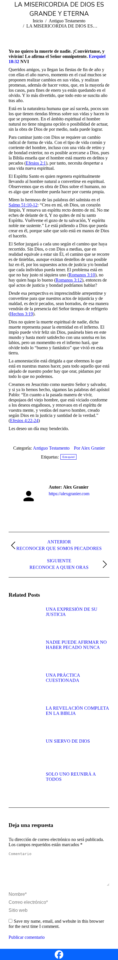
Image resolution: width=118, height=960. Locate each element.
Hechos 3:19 (21, 313)
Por (89, 448)
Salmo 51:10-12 (23, 204)
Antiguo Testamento (51, 448)
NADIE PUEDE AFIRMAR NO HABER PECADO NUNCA (76, 645)
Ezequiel (68, 456)
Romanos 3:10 (82, 274)
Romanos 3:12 (69, 280)
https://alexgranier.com (69, 493)
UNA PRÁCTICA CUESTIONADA (63, 678)
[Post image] (24, 619)
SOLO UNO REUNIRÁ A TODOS (71, 777)
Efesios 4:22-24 (24, 420)
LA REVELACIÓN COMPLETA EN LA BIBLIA (77, 711)
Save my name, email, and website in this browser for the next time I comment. (56, 924)
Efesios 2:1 (36, 163)
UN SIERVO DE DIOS (68, 741)
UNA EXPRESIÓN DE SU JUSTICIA (71, 612)
